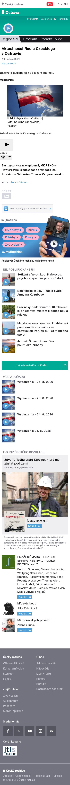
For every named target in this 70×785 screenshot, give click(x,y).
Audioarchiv (48, 19)
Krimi (31, 230)
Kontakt (41, 683)
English (58, 775)
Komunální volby (13, 668)
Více (60, 39)
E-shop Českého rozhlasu (24, 452)
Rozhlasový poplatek (49, 689)
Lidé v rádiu (43, 673)
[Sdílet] (9, 157)
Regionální (10, 39)
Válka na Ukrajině (13, 663)
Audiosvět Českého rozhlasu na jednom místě (28, 260)
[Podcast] (3, 157)
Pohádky (10, 237)
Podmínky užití (42, 775)
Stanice (8, 673)
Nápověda (42, 668)
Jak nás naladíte (46, 663)
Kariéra (40, 678)
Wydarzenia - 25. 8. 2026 (35, 398)
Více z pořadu (14, 377)
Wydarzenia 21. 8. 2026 (34, 430)
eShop (7, 678)
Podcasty (9, 706)
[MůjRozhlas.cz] (7, 80)
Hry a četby (12, 230)
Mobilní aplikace (13, 711)
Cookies (7, 775)
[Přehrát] (6, 145)
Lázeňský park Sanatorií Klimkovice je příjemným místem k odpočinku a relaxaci (42, 310)
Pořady (46, 39)
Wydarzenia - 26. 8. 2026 (35, 381)
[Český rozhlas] (12, 4)
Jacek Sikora (18, 182)
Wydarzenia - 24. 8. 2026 (35, 414)
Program (32, 19)
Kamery (63, 19)
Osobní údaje (23, 775)
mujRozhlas (9, 220)
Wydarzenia (9, 63)
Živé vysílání (12, 244)
